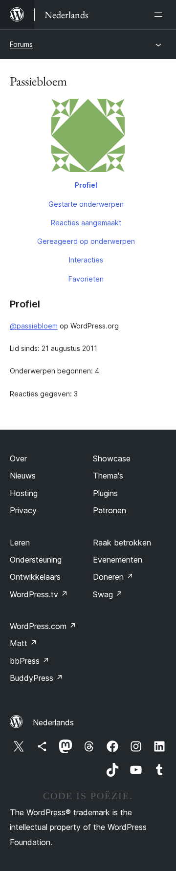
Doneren (113, 577)
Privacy (23, 510)
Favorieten (86, 279)
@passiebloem (34, 326)
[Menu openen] (160, 14)
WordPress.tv (39, 594)
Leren (20, 542)
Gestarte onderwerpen (86, 204)
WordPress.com (43, 626)
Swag (108, 594)
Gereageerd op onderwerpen (86, 241)
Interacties (86, 260)
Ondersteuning (36, 560)
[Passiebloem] (88, 137)
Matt (23, 643)
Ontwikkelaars (35, 577)
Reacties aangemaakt (86, 222)
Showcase (112, 458)
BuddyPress (36, 678)
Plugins (105, 493)
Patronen (109, 510)
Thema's (108, 475)
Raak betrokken (122, 542)
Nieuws (23, 475)
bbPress (29, 661)
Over (18, 458)
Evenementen (117, 560)
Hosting (24, 493)
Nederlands (53, 722)
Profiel (86, 185)
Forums (21, 44)
